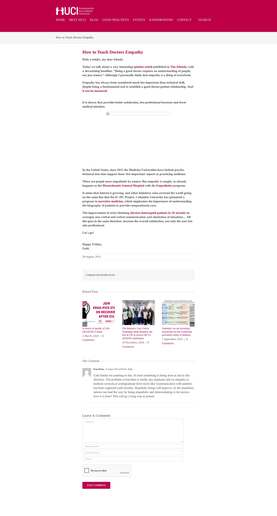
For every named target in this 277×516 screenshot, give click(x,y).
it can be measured (94, 90)
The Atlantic (178, 66)
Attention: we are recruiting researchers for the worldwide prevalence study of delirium (177, 331)
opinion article (143, 66)
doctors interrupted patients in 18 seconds (158, 212)
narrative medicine (110, 201)
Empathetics (164, 185)
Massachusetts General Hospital (123, 185)
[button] (57, 28)
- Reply (129, 369)
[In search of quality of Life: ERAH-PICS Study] (98, 301)
